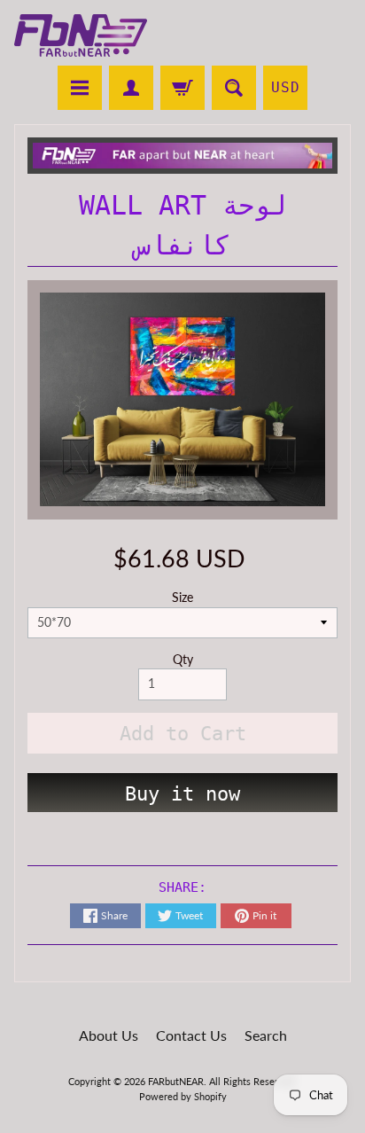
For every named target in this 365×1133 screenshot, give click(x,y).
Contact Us (191, 1035)
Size (182, 597)
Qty (183, 659)
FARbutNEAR (176, 1081)
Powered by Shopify (183, 1096)
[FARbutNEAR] (80, 35)
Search (266, 1035)
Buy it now (182, 794)
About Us (108, 1035)
